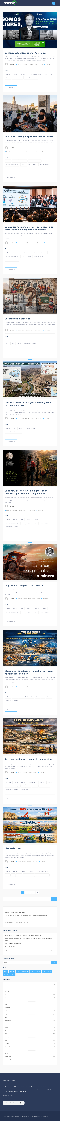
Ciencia (11, 151)
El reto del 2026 (13, 848)
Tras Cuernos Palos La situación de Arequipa (28, 759)
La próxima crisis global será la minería (25, 585)
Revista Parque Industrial (31, 77)
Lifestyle (36, 64)
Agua (14, 428)
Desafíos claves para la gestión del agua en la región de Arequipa (29, 404)
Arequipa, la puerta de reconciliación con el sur (16, 922)
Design (6, 1004)
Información (25, 64)
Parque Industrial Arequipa (35, 74)
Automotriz (7, 991)
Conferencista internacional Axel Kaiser (25, 52)
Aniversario (7, 988)
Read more (10, 87)
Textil (6, 1050)
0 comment (48, 64)
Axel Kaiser (23, 74)
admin (12, 64)
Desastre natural (32, 782)
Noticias (41, 64)
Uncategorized (8, 1056)
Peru (51, 74)
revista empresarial (17, 77)
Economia (23, 340)
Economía (23, 252)
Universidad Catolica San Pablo (13, 431)
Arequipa (15, 74)
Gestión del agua (31, 428)
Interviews (31, 64)
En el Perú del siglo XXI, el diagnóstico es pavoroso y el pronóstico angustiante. (26, 492)
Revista (8, 77)
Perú (46, 74)
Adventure (7, 984)
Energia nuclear (42, 252)
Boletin (6, 997)
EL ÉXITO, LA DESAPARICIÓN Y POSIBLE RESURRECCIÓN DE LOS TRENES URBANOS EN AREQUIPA (32, 950)
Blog (7, 151)
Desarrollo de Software (34, 161)
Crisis (22, 519)
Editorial (19, 330)
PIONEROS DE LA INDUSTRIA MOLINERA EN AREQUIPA (28, 935)
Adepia (8, 74)
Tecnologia (36, 151)
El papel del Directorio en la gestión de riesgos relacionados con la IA (29, 672)
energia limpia (32, 252)
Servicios (31, 151)
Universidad (8, 1059)
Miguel (6, 950)
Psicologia (7, 1037)
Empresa (20, 64)
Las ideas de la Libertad (17, 318)
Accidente (8, 782)
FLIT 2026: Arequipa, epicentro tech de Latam (29, 136)
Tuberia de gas (24, 789)
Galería (6, 1017)
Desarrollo (23, 161)
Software (23, 168)
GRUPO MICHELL (17, 943)
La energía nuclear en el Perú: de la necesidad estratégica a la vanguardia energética (29, 228)
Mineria (24, 510)
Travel (6, 1053)
